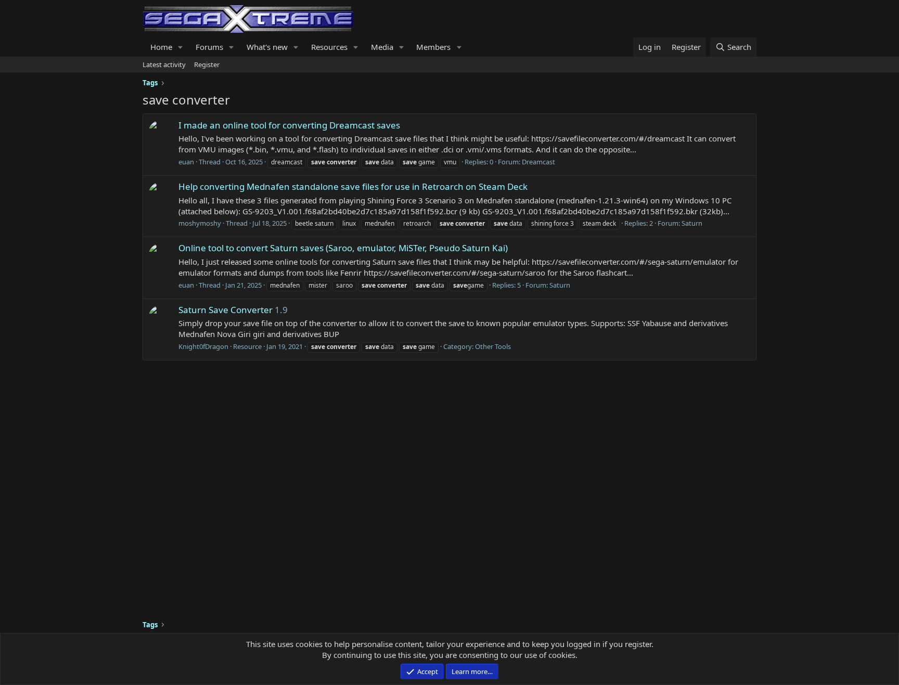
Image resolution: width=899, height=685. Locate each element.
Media (382, 47)
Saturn (692, 223)
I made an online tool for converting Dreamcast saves (289, 125)
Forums (209, 47)
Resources (329, 47)
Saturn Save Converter (225, 310)
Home (161, 47)
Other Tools (493, 346)
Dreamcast (538, 161)
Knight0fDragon (203, 346)
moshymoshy (199, 223)
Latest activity (164, 64)
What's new (267, 47)
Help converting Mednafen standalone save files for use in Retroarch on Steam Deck (353, 186)
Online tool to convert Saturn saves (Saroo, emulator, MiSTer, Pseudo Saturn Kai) (343, 248)
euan (186, 161)
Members (433, 47)
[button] (180, 47)
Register (207, 64)
